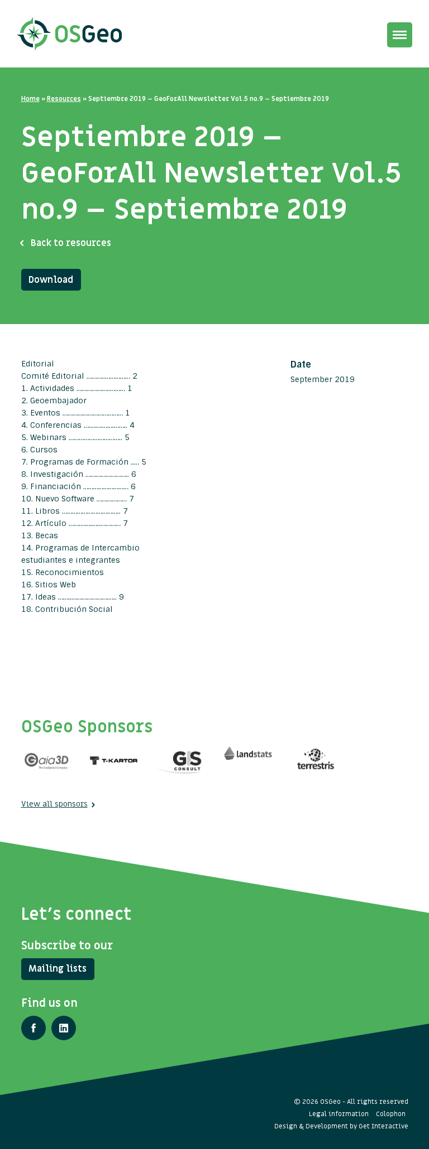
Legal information (339, 1113)
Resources (64, 98)
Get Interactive (383, 1126)
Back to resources (71, 243)
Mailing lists (57, 969)
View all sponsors (54, 804)
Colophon (391, 1113)
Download (50, 280)
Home (30, 98)
